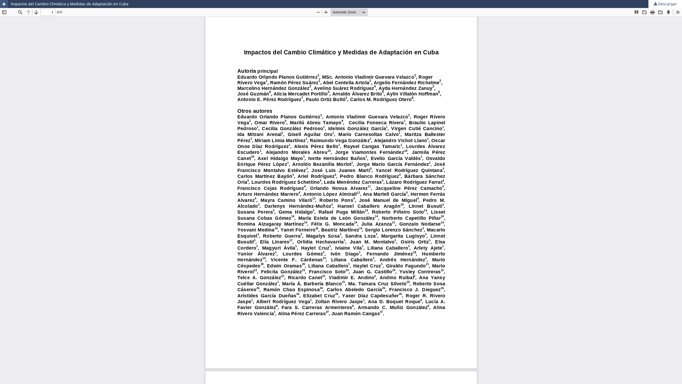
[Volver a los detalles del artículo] (4, 4)
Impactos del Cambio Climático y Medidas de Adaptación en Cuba (69, 3)
